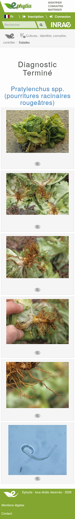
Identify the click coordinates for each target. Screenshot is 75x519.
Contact (6, 513)
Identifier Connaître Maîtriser (55, 6)
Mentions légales (12, 505)
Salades (24, 42)
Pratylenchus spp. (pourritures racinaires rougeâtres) (37, 95)
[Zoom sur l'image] (37, 164)
